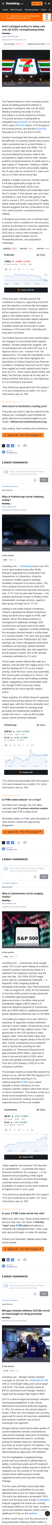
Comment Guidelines (10, 486)
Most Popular (16, 10)
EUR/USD (23, 122)
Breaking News (32, 10)
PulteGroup (26, 566)
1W (10, 269)
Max (32, 269)
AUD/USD (41, 128)
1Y (23, 269)
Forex (43, 10)
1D (6, 269)
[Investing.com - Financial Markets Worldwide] (14, 3)
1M (15, 269)
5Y (28, 269)
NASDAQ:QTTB (38, 1380)
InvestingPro (43, 1499)
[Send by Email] (25, 445)
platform (33, 1513)
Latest (5, 10)
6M (19, 269)
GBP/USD (20, 125)
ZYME (24, 1082)
